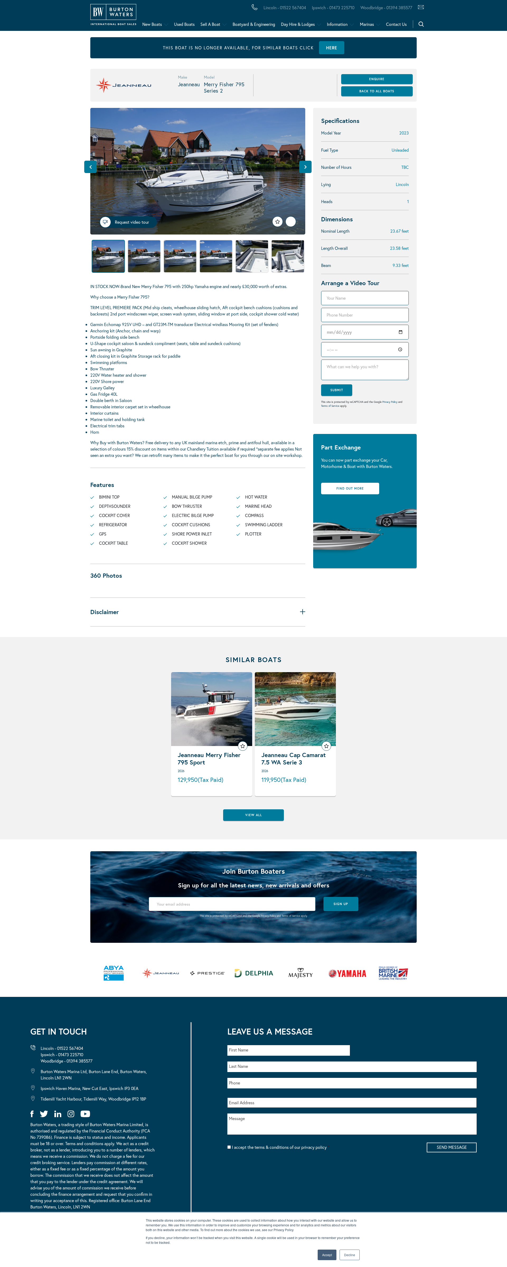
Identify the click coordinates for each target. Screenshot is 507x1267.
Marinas (367, 24)
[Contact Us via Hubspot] (419, 7)
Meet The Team (75, 17)
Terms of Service (330, 406)
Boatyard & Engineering (254, 24)
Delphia (290, 17)
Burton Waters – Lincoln (57, 17)
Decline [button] (349, 1254)
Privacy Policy (389, 402)
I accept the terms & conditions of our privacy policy (280, 1147)
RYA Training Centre (267, 17)
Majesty (250, 17)
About (30, 17)
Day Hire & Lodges (298, 24)
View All (253, 815)
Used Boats (184, 24)
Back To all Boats (376, 91)
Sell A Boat (210, 24)
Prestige (210, 17)
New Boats (152, 24)
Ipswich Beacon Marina (144, 17)
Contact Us (396, 24)
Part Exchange (138, 17)
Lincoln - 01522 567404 (285, 7)
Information (337, 24)
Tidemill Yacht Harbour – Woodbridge (250, 17)
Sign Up (341, 904)
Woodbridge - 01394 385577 (386, 7)
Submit (336, 390)
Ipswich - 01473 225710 (333, 7)
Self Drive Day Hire (48, 17)
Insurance (207, 17)
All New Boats (42, 17)
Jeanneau (167, 17)
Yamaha (164, 17)
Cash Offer (37, 17)
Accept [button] (327, 1254)
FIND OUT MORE (350, 488)
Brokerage (85, 17)
